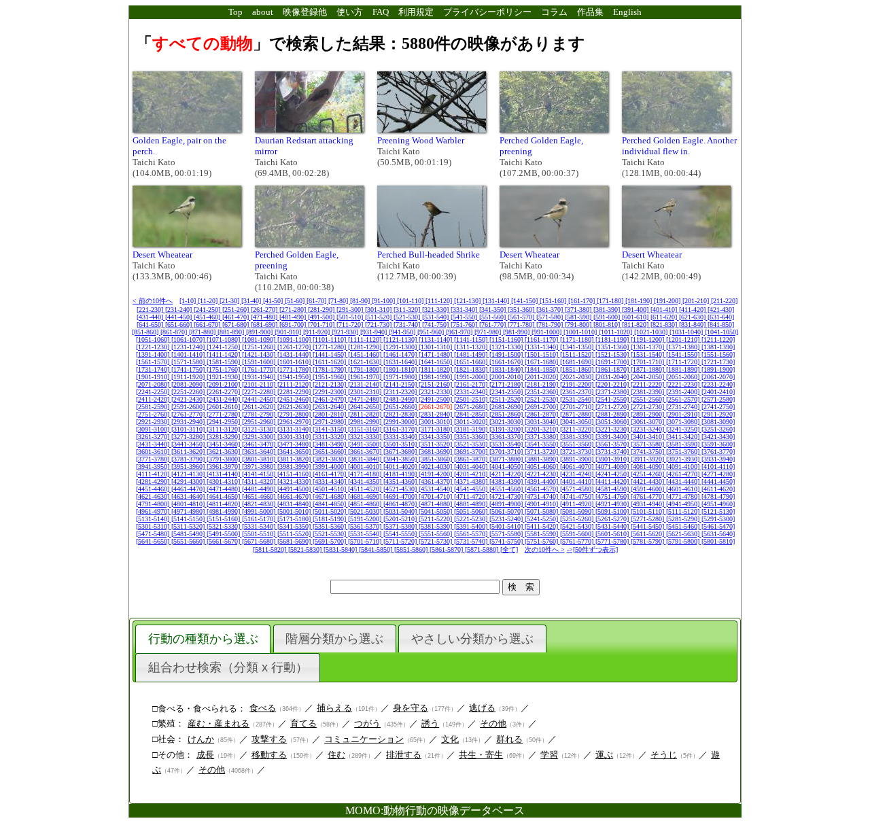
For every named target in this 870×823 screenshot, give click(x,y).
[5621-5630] (683, 534)
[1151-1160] (507, 339)
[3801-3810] (259, 459)
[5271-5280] (648, 519)
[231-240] (179, 309)
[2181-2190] (542, 384)
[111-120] (439, 300)
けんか (201, 739)
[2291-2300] (330, 392)
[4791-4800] (153, 504)
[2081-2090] (189, 384)
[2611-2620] (259, 406)
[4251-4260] (648, 474)
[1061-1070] (189, 339)
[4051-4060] (542, 466)
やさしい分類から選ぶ (472, 639)
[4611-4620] (718, 489)
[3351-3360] (471, 436)
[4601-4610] (683, 489)
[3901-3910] (613, 459)
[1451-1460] (365, 354)
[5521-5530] (330, 534)
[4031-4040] (471, 466)
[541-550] (465, 317)
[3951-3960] (189, 466)
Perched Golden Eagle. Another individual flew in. (679, 145)
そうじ (663, 755)
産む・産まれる (218, 723)
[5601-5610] (613, 534)
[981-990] (517, 332)
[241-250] (208, 309)
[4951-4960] (718, 504)
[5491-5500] (224, 534)
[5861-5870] (447, 549)
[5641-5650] (153, 541)
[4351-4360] (401, 481)
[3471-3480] (295, 444)
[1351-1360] (613, 347)
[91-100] (384, 300)
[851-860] (146, 332)
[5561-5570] (471, 534)
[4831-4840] (295, 504)
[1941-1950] (295, 377)
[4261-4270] (683, 474)
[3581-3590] (683, 444)
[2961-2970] (295, 421)
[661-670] (208, 324)
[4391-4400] (542, 481)
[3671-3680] (401, 451)
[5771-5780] (613, 541)
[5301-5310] (153, 526)
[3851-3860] (436, 459)
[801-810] (607, 324)
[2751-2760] (153, 414)
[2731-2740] (683, 406)
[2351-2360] (542, 392)
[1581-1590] (224, 362)
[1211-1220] (718, 339)
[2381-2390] (648, 392)
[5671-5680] (259, 541)
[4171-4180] (365, 474)
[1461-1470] (401, 354)
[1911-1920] (189, 377)
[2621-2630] (295, 406)
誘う (430, 723)
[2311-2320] (401, 392)
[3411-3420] (683, 436)
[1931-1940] (259, 377)
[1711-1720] (683, 362)
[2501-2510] (471, 399)
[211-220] (724, 300)
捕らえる (334, 708)
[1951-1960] (330, 377)
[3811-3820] (295, 459)
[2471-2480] (365, 399)
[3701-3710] (507, 451)
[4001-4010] (365, 466)
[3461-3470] (259, 444)
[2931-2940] (189, 421)
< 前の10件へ (153, 300)
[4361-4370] (436, 481)
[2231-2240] (718, 384)
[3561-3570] (613, 444)
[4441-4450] (718, 481)
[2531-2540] (577, 399)
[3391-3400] (613, 436)
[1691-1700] (613, 362)
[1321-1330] (507, 347)
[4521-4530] (401, 489)
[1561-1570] (153, 362)
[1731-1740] (153, 369)
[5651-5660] (189, 541)
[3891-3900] (577, 459)
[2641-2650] (365, 406)
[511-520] (379, 317)
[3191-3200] (507, 429)
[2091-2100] (224, 384)
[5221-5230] (471, 519)
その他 (493, 723)
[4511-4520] (365, 489)
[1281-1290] (365, 347)
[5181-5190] (330, 519)
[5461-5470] (718, 526)
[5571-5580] (507, 534)
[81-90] (361, 300)
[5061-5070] (507, 511)
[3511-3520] (436, 444)
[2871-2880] (577, 414)
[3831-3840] (365, 459)
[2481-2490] (401, 399)
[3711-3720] (542, 451)
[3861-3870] (471, 459)
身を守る (410, 708)
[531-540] (436, 317)
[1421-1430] (259, 354)
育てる (303, 723)
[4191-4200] (436, 474)
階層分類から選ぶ (334, 639)
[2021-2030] (577, 377)
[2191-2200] (577, 384)
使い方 (349, 12)
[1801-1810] (401, 369)
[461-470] (236, 317)
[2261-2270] (224, 392)
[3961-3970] (224, 466)
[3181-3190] (471, 429)
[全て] (509, 549)
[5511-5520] (295, 534)
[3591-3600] (718, 444)
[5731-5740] (471, 541)
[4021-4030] (436, 466)
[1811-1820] (436, 369)
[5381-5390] (436, 526)
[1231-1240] (189, 347)
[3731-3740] (613, 451)
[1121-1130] (401, 339)
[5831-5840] (341, 549)
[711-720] (350, 324)
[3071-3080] (683, 421)
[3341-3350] (436, 436)
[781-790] (550, 324)
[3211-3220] (577, 429)
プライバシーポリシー (487, 12)
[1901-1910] (153, 377)
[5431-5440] (613, 526)
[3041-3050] (577, 421)
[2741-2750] (718, 406)
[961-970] (460, 332)
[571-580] (550, 317)
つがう (367, 723)
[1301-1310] (436, 347)
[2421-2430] (189, 399)
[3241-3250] (683, 429)
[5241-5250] (542, 519)
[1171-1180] (577, 339)
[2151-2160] (436, 384)
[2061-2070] (718, 377)
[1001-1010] (581, 332)
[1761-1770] (259, 369)
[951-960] (431, 332)
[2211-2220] (648, 384)
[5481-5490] (189, 534)
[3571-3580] (648, 444)
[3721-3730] (577, 451)
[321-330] (436, 309)
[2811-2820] (365, 414)
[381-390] (607, 309)
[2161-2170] (471, 384)
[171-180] (611, 300)
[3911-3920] (648, 459)
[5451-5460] (683, 526)
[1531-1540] (648, 354)
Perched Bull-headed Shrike (428, 254)
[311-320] (408, 309)
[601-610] (636, 317)
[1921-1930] (224, 377)
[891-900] (260, 332)
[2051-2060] (683, 377)
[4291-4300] (189, 481)
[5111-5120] (683, 511)
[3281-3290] (224, 436)
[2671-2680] (471, 406)
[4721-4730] (507, 496)
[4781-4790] (718, 496)
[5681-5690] (295, 541)
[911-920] (317, 332)
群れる (509, 739)
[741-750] (436, 324)
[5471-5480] (153, 534)
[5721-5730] (436, 541)
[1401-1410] (189, 354)
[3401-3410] (648, 436)
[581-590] (579, 317)
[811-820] (636, 324)
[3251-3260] (718, 429)
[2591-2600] (189, 406)
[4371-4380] (471, 481)
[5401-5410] (507, 526)
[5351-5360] (330, 526)
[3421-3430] (718, 436)
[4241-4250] (613, 474)
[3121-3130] (259, 429)
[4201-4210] (471, 474)
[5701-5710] (365, 541)
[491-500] (322, 317)
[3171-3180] (436, 429)
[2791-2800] (295, 414)
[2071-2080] (153, 384)
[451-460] (208, 317)
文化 (450, 739)
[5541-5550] (401, 534)
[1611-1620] (330, 362)
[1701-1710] (648, 362)
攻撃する (269, 739)
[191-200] (668, 300)
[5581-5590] (542, 534)
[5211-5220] (436, 519)
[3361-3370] (507, 436)
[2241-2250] (153, 392)
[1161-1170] (542, 339)
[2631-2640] (330, 406)
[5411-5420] (542, 526)
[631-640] (721, 317)
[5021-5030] (365, 511)
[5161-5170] (259, 519)
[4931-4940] (648, 504)
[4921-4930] (613, 504)
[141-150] (525, 300)
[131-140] (497, 300)
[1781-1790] (330, 369)
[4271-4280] (718, 474)
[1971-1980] (401, 377)
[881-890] (232, 332)
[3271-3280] (189, 436)
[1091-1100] (295, 339)
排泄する (403, 755)
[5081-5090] (577, 511)
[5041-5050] (436, 511)
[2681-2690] (507, 406)
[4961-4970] (153, 511)
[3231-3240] (648, 429)
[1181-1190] (613, 339)
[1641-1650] (436, 362)
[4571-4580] (577, 489)
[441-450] (179, 317)
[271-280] (293, 309)
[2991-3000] (401, 421)
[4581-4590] (613, 489)
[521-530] (408, 317)
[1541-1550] (683, 354)
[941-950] (403, 332)
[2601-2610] (224, 406)
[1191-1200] (648, 339)
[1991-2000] (471, 377)
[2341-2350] (507, 392)
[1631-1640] (401, 362)
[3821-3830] (330, 459)
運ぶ (604, 755)
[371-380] (579, 309)
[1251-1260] (259, 347)
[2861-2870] (542, 414)
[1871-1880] (648, 369)
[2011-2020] (542, 377)
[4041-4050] (507, 466)
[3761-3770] (718, 451)
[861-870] (174, 332)
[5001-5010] (295, 511)
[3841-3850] (401, 459)
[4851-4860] (365, 504)
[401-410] (664, 309)
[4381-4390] (507, 481)
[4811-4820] (224, 504)
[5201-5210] (401, 519)
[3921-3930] (683, 459)
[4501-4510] (330, 489)
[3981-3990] (295, 466)
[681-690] (265, 324)
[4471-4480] (224, 489)
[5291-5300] (718, 519)
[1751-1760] (224, 369)
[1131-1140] (436, 339)
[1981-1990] (436, 377)
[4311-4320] (259, 481)
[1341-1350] (577, 347)
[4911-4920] (577, 504)
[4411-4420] (613, 481)
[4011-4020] (401, 466)
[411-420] (693, 309)
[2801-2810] (330, 414)
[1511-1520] (577, 354)
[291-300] (350, 309)
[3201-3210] (542, 429)
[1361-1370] (648, 347)
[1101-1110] (330, 339)
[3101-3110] (189, 429)
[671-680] (236, 324)
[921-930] (346, 332)
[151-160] (554, 300)
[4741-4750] (577, 496)
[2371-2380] (613, 392)
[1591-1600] (259, 362)
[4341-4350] (365, 481)
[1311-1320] (471, 347)
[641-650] (151, 324)
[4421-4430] (648, 481)
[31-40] (252, 300)
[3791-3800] (224, 459)
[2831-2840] (436, 414)
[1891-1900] (718, 369)
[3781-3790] (189, 459)
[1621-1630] (365, 362)
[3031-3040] (542, 421)
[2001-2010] (507, 377)
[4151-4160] (295, 474)
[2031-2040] (613, 377)
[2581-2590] (153, 406)
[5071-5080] (542, 511)
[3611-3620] (189, 451)
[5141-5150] (189, 519)
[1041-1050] (721, 332)
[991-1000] (547, 332)
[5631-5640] (718, 534)
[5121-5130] (718, 511)
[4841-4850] (330, 504)
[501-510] (350, 317)
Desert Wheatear (162, 254)
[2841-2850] (471, 414)
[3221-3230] (613, 429)
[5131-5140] (153, 519)
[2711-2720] (613, 406)
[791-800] (579, 324)
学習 (549, 755)
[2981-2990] (365, 421)
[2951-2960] (259, 421)
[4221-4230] (542, 474)
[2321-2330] (436, 392)
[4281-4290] (153, 481)
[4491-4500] (295, 489)
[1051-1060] (153, 339)
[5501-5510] (259, 534)
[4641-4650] (224, 496)
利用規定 (416, 12)
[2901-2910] (683, 414)
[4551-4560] (507, 489)
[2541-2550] (613, 399)
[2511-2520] (507, 399)
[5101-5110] (648, 511)
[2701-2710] (577, 406)
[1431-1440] (295, 354)
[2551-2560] (648, 399)
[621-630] (693, 317)
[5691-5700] (330, 541)
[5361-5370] (365, 526)
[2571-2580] (718, 399)
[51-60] (296, 300)
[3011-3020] (471, 421)
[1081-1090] (259, 339)
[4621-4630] (153, 496)
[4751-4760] (613, 496)
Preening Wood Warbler (420, 140)
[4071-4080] (613, 466)
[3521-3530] (471, 444)
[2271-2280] (259, 392)
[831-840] (693, 324)
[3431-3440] (153, 444)
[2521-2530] (542, 399)
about (262, 12)
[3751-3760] (683, 451)
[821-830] (664, 324)
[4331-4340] (330, 481)
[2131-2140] (365, 384)
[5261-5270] (613, 519)
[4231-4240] (577, 474)
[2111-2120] (295, 384)
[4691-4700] (401, 496)
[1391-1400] (153, 354)
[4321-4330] (295, 481)
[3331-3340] (401, 436)
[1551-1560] (718, 354)
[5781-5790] (648, 541)
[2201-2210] (613, 384)
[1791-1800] (365, 369)
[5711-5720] (401, 541)
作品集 (590, 12)
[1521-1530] (613, 354)
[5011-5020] (330, 511)
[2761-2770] (189, 414)
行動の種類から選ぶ (203, 639)
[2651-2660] (401, 406)
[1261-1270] (295, 347)
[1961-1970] (365, 377)
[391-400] (636, 309)
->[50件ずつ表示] (592, 549)
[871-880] (203, 332)
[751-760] (465, 324)
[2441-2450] (259, 399)
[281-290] (322, 309)
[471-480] (265, 317)
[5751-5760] (542, 541)
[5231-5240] (507, 519)
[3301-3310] (295, 436)
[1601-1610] (295, 362)
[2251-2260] (189, 392)
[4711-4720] (471, 496)
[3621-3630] (224, 451)
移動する (269, 755)
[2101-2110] (259, 384)
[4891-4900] (507, 504)
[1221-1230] (153, 347)
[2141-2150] (401, 384)
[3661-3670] (365, 451)
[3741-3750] (648, 451)
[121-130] (468, 300)
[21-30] (230, 300)
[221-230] (151, 309)
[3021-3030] (507, 421)
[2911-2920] (718, 414)
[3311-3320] (330, 436)
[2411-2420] (153, 399)
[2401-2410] (718, 392)
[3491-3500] (365, 444)
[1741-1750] (189, 369)
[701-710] (322, 324)
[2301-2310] (365, 392)
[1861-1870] (613, 369)
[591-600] (607, 317)
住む (336, 755)
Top (235, 12)
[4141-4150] (259, 474)
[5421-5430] (577, 526)
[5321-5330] (224, 526)
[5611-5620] (648, 534)
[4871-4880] (436, 504)
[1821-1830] (471, 369)
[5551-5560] (436, 534)
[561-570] (522, 317)
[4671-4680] (330, 496)
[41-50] (274, 300)
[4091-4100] (683, 466)
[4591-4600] (648, 489)
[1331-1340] (542, 347)
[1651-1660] (471, 362)
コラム (554, 12)
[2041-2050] (648, 377)
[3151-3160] (365, 429)
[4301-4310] (224, 481)
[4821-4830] (259, 504)
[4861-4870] (401, 504)
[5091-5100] (613, 511)
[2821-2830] (401, 414)
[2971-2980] (330, 421)
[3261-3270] (153, 436)
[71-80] (339, 300)
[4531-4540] (436, 489)
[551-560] (493, 317)
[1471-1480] (436, 354)
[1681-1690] (577, 362)
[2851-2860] (507, 414)
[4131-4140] (224, 474)
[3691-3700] (471, 451)
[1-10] (188, 300)
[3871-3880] (507, 459)
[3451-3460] (224, 444)
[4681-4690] (365, 496)
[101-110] (411, 300)
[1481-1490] (471, 354)
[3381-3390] (577, 436)
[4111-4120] (153, 474)
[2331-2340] (471, 392)
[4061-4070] (577, 466)
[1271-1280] (330, 347)
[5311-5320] (189, 526)
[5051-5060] (471, 511)
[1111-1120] (365, 339)
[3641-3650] (295, 451)
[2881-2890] (613, 414)
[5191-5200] (365, 519)
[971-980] (488, 332)
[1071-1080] (224, 339)
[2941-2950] (224, 421)
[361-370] (550, 309)
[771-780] (522, 324)
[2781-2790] (259, 414)
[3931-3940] (718, 459)
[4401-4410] (577, 481)
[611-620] (664, 317)
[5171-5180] (295, 519)
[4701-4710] (436, 496)
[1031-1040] (687, 332)
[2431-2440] (224, 399)
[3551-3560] (577, 444)
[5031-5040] (401, 511)
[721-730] (379, 324)
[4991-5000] (259, 511)
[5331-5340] (259, 526)
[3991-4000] (330, 466)
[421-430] (721, 309)
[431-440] (151, 317)
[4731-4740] (542, 496)
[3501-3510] (401, 444)
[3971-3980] (259, 466)
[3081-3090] (718, 421)
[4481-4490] (259, 489)
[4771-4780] (683, 496)
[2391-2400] (683, 392)
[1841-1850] (542, 369)
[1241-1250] (224, 347)
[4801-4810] (189, 504)
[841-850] (721, 324)
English (627, 12)
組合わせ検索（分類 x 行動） (228, 667)
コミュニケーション (364, 739)
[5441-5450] (648, 526)
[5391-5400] (471, 526)
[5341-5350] (295, 526)
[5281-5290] (683, 519)
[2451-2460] (295, 399)
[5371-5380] (401, 526)
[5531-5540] (365, 534)
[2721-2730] (648, 406)
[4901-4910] (542, 504)
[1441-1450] (330, 354)
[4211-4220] (507, 474)
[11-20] (209, 300)
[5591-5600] (577, 534)
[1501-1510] (542, 354)
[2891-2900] (648, 414)
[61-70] (317, 300)
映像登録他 (305, 12)
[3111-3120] (224, 429)
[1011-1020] (616, 332)
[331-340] (465, 309)
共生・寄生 (481, 755)
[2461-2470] (330, 399)
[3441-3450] (189, 444)
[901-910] (289, 332)
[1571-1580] (189, 362)
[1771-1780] (295, 369)
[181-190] (639, 300)
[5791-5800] (683, 541)
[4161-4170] (330, 474)
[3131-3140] (295, 429)
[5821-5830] (306, 549)
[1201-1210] (683, 339)
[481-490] (293, 317)
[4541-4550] (471, 489)
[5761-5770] (577, 541)
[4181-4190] (401, 474)
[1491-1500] (507, 354)
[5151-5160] (224, 519)
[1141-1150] (471, 339)
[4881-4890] (471, 504)
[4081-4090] (648, 466)
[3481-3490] (330, 444)
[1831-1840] (507, 369)
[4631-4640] (189, 496)
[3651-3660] (330, 451)
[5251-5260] (577, 519)
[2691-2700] (542, 406)
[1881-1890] (683, 369)
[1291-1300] (401, 347)
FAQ (380, 12)
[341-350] (493, 309)
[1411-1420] (224, 354)
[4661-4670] (295, 496)
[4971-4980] (189, 511)
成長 (205, 755)
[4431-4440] (683, 481)
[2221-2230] (683, 384)
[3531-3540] (507, 444)
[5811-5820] (270, 549)
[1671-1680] (542, 362)
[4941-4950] (683, 504)
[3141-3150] (330, 429)
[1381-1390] (718, 347)
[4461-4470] (189, 489)
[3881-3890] (542, 459)
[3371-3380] (542, 436)
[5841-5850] (376, 549)
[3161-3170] (401, 429)
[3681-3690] (436, 451)
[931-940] (374, 332)
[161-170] (582, 300)
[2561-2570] (683, 399)
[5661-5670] (224, 541)
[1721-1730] (718, 362)
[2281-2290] (295, 392)
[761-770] (493, 324)
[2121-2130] (330, 384)
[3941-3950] (153, 466)
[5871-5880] (482, 549)
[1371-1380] (683, 347)
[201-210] (696, 300)
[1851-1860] (577, 369)
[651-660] (179, 324)
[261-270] (265, 309)
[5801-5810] (718, 541)
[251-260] (236, 309)
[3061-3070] (648, 421)
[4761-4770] (648, 496)
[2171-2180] (507, 384)
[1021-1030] (651, 332)
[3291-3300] (259, 436)
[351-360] (522, 309)
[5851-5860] (412, 549)
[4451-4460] (153, 489)
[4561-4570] (542, 489)
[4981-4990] (224, 511)
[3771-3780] (153, 459)
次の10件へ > (545, 549)
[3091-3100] (153, 429)
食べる (262, 708)
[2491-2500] (436, 399)
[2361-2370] (577, 392)
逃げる (482, 708)
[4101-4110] (718, 466)
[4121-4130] (189, 474)
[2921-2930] (153, 421)
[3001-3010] (436, 421)
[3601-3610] (153, 451)
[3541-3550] (542, 444)
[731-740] (408, 324)
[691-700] (293, 324)
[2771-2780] (224, 414)
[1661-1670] (507, 362)
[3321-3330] (365, 436)
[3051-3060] (613, 421)
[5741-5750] (507, 541)
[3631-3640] (259, 451)
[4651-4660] (259, 496)
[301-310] (379, 309)
